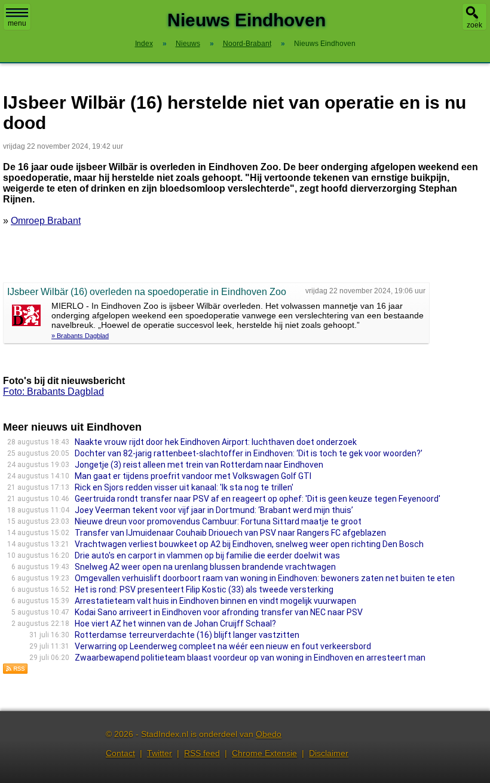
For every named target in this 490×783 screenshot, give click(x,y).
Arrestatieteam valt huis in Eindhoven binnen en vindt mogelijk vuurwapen (215, 601)
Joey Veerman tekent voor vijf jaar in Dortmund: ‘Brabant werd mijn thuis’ (214, 510)
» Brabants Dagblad (80, 335)
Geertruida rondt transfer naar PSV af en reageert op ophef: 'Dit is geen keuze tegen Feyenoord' (257, 498)
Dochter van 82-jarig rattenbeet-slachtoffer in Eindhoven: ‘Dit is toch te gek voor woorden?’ (248, 453)
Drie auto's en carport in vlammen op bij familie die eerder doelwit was (207, 555)
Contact (120, 753)
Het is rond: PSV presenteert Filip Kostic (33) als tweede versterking (204, 589)
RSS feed (202, 753)
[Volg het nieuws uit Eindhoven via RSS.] (15, 671)
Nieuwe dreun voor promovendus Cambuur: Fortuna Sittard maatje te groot (218, 521)
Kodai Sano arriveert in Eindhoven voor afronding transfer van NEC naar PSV (219, 612)
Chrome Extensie (264, 753)
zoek (474, 25)
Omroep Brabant (46, 221)
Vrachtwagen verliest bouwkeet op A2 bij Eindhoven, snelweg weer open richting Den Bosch (249, 544)
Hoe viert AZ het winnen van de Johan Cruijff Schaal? (175, 623)
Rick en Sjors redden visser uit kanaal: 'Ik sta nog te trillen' (184, 487)
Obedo (268, 734)
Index (144, 43)
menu (17, 23)
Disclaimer (328, 753)
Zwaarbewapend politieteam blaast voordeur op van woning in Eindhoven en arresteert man (250, 657)
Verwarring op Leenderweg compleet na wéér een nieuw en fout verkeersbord (223, 646)
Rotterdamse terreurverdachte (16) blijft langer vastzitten (187, 635)
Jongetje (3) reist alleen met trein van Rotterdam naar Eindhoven (199, 464)
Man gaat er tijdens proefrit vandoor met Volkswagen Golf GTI (193, 476)
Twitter (159, 753)
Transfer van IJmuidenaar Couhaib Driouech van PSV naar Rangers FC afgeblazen (230, 533)
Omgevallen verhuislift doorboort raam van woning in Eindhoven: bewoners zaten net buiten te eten (265, 578)
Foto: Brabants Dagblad (53, 391)
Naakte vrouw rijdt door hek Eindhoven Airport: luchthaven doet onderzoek (216, 442)
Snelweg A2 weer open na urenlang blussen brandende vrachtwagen (205, 567)
